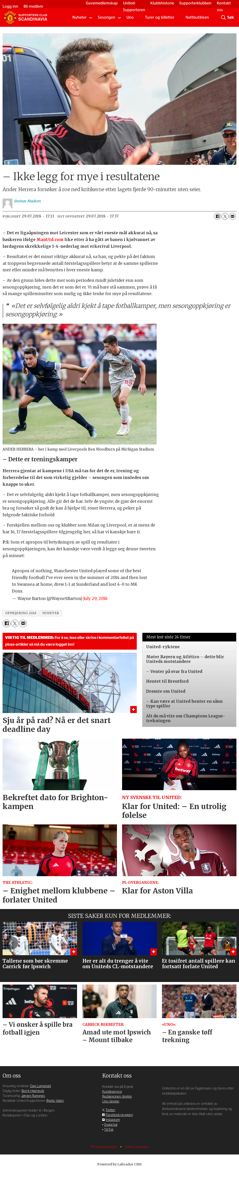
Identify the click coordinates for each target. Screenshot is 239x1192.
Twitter (110, 1110)
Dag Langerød (40, 1086)
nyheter (50, 613)
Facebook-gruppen (119, 1115)
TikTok (108, 1129)
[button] (11, 942)
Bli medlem (33, 6)
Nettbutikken (197, 17)
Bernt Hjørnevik (32, 1091)
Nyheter (79, 17)
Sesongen (106, 17)
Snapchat (110, 1125)
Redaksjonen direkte (117, 1096)
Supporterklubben (195, 3)
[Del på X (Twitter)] (224, 216)
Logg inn (10, 6)
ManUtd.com (49, 239)
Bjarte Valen (55, 1100)
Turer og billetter (159, 17)
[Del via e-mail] (232, 216)
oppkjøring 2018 (20, 613)
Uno (130, 17)
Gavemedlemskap (102, 3)
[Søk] (223, 17)
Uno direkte (110, 1101)
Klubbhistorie (162, 3)
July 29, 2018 (95, 598)
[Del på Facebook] (217, 216)
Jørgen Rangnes (33, 1096)
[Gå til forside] (25, 17)
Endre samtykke (137, 1147)
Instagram (113, 1120)
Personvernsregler (104, 1147)
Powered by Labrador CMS (119, 1164)
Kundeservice (112, 1091)
